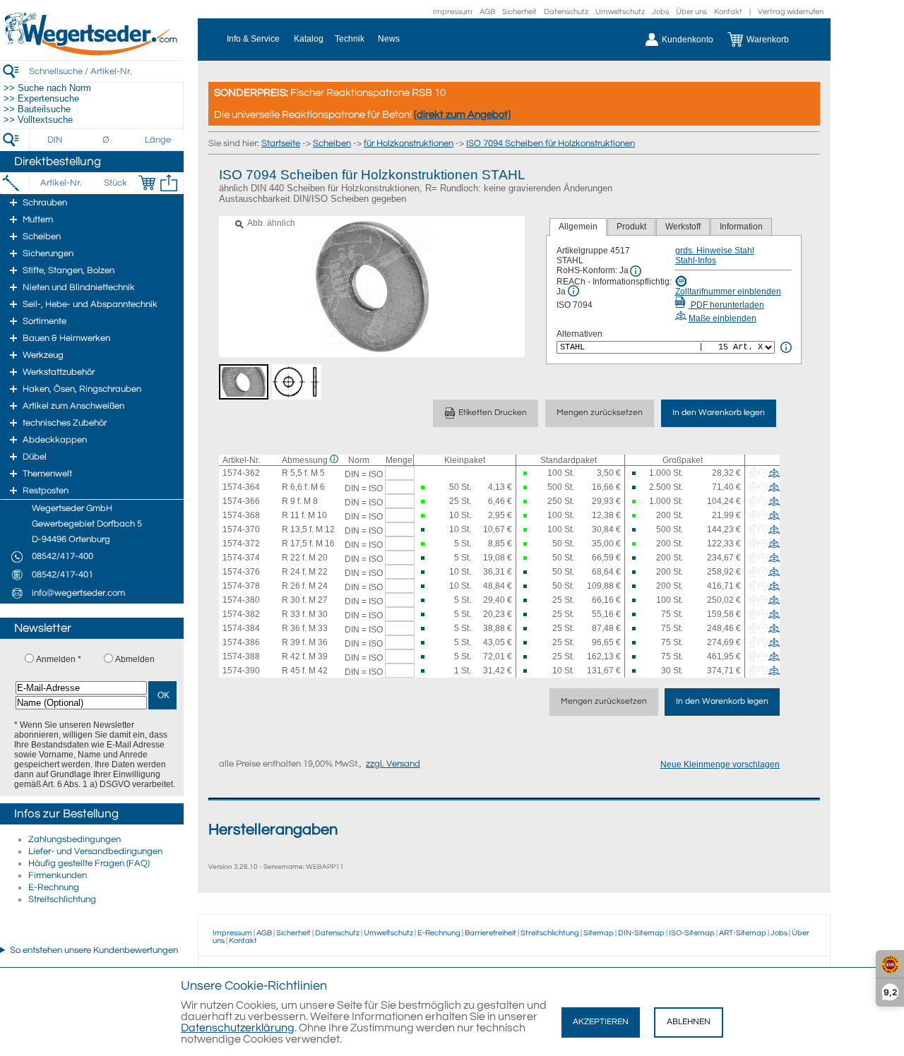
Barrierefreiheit (490, 933)
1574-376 (241, 572)
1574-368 (241, 515)
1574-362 (241, 473)
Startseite (280, 143)
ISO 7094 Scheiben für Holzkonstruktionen (550, 143)
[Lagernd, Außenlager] (634, 473)
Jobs (660, 12)
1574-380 (241, 600)
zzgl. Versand (393, 764)
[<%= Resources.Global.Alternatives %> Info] (786, 347)
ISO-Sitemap (692, 933)
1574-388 (241, 656)
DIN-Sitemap (641, 933)
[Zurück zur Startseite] (92, 53)
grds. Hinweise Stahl (714, 251)
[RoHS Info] (635, 271)
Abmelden (135, 659)
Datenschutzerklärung (238, 1027)
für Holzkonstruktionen (408, 143)
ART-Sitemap (742, 933)
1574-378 (241, 586)
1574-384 (241, 628)
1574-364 (241, 487)
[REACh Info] (573, 290)
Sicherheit (519, 12)
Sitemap (598, 933)
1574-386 (241, 642)
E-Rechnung (53, 887)
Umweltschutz (620, 12)
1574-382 (241, 614)
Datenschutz (566, 12)
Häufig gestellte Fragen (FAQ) (89, 863)
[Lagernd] (525, 473)
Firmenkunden (57, 875)
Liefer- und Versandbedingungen (95, 851)
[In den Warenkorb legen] (146, 182)
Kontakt (728, 12)
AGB (487, 12)
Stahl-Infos (695, 260)
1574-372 (241, 543)
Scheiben (332, 143)
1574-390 (241, 671)
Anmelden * (58, 659)
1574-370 (241, 529)
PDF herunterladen (726, 305)
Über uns (691, 12)
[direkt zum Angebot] (462, 114)
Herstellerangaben (273, 830)
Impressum (452, 12)
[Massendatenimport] (168, 182)
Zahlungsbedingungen (74, 839)
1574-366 (241, 501)
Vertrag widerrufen (790, 12)
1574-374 (241, 558)
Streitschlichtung (62, 899)
